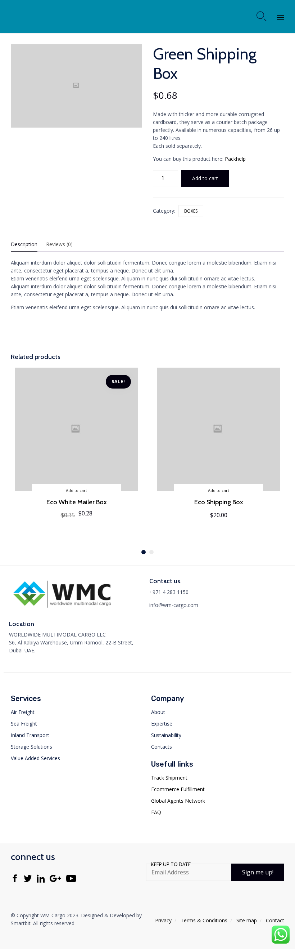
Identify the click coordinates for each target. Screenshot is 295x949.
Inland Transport (30, 735)
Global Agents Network (178, 800)
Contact (275, 920)
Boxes (191, 211)
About (158, 712)
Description (24, 244)
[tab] (28, 245)
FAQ (156, 812)
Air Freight (23, 712)
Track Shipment (169, 777)
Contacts (161, 746)
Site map (246, 920)
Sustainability (166, 735)
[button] (257, 872)
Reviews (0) (59, 244)
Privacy (163, 920)
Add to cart (205, 178)
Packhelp (235, 158)
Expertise (161, 723)
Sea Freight (24, 723)
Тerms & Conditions (204, 920)
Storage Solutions (31, 746)
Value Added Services (35, 758)
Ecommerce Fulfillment (178, 789)
